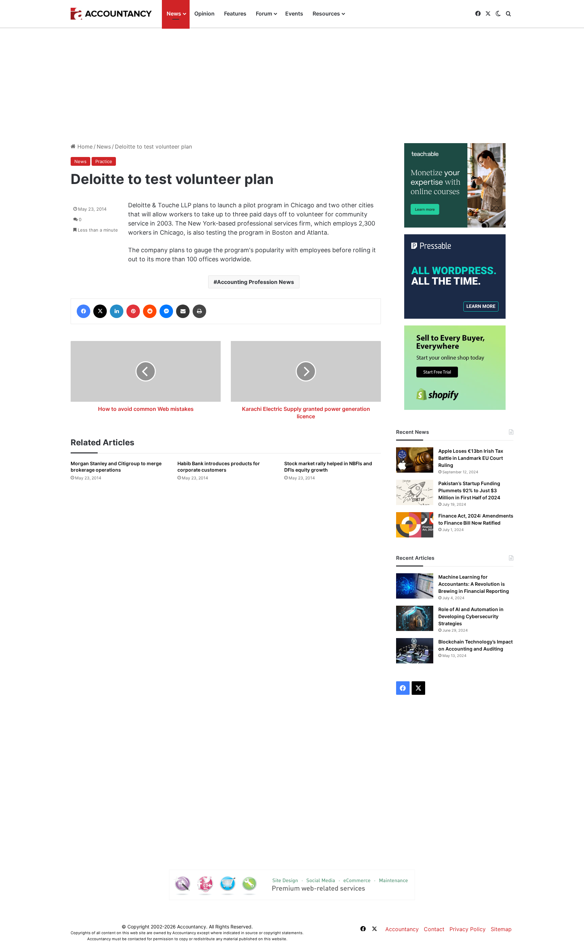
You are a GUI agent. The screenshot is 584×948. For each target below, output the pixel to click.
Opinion (204, 13)
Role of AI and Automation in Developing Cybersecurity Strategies (471, 616)
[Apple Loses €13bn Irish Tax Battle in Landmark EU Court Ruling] (414, 460)
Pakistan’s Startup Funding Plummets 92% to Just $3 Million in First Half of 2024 (469, 490)
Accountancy (402, 929)
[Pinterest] (133, 311)
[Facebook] (83, 311)
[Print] (199, 311)
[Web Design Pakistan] (292, 884)
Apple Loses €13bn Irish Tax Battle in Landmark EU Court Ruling (470, 458)
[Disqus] (226, 582)
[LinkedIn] (116, 311)
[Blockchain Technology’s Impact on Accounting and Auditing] (414, 650)
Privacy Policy (467, 929)
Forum (264, 13)
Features (235, 13)
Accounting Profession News (255, 282)
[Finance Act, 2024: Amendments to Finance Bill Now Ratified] (414, 524)
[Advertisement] (292, 85)
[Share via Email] (183, 311)
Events (294, 13)
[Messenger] (166, 311)
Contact (434, 929)
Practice (103, 161)
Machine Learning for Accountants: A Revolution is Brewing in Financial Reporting (473, 584)
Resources (326, 13)
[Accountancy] (111, 14)
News (174, 13)
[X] (100, 311)
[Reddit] (149, 311)
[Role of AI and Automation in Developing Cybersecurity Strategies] (414, 618)
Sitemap (501, 929)
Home (84, 146)
